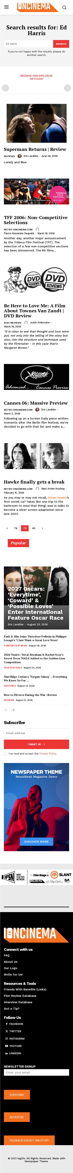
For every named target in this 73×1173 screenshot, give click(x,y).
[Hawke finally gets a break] (36, 456)
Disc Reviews (12, 322)
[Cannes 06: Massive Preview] (36, 377)
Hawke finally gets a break (34, 482)
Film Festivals (13, 667)
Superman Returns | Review (35, 149)
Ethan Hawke (57, 497)
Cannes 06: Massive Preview (36, 403)
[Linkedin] (6, 1053)
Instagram (17, 1038)
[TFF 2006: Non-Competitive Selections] (36, 191)
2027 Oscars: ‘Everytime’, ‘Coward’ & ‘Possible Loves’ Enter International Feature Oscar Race (35, 603)
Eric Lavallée (31, 156)
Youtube (15, 1045)
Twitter (15, 1031)
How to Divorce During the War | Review (30, 695)
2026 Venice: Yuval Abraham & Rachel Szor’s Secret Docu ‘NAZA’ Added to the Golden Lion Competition (34, 658)
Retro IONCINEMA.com (18, 229)
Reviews (9, 156)
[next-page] (42, 528)
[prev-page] (5, 88)
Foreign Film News (15, 645)
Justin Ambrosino (40, 322)
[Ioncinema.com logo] (37, 7)
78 (15, 528)
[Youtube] (6, 1046)
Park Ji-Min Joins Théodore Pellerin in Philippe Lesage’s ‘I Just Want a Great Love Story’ (35, 638)
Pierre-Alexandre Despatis (19, 233)
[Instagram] (6, 1038)
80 (33, 528)
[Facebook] (6, 1024)
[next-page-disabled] (67, 88)
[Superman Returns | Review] (36, 123)
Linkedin (15, 1053)
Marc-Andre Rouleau (53, 488)
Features (10, 685)
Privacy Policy (47, 753)
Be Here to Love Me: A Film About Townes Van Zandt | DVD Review (35, 310)
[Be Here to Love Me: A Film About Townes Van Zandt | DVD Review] (36, 279)
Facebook (16, 1023)
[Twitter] (6, 1031)
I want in (34, 744)
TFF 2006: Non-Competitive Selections (36, 220)
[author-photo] (20, 156)
